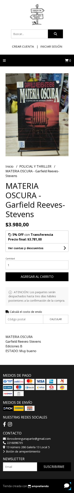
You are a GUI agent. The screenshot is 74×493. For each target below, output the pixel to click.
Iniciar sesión (51, 46)
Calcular (56, 319)
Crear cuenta (23, 46)
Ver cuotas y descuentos (25, 248)
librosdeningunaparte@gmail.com (28, 439)
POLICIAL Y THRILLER (35, 166)
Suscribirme (54, 467)
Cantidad (10, 258)
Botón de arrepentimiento (22, 451)
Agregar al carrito (37, 277)
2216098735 (14, 443)
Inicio (10, 166)
